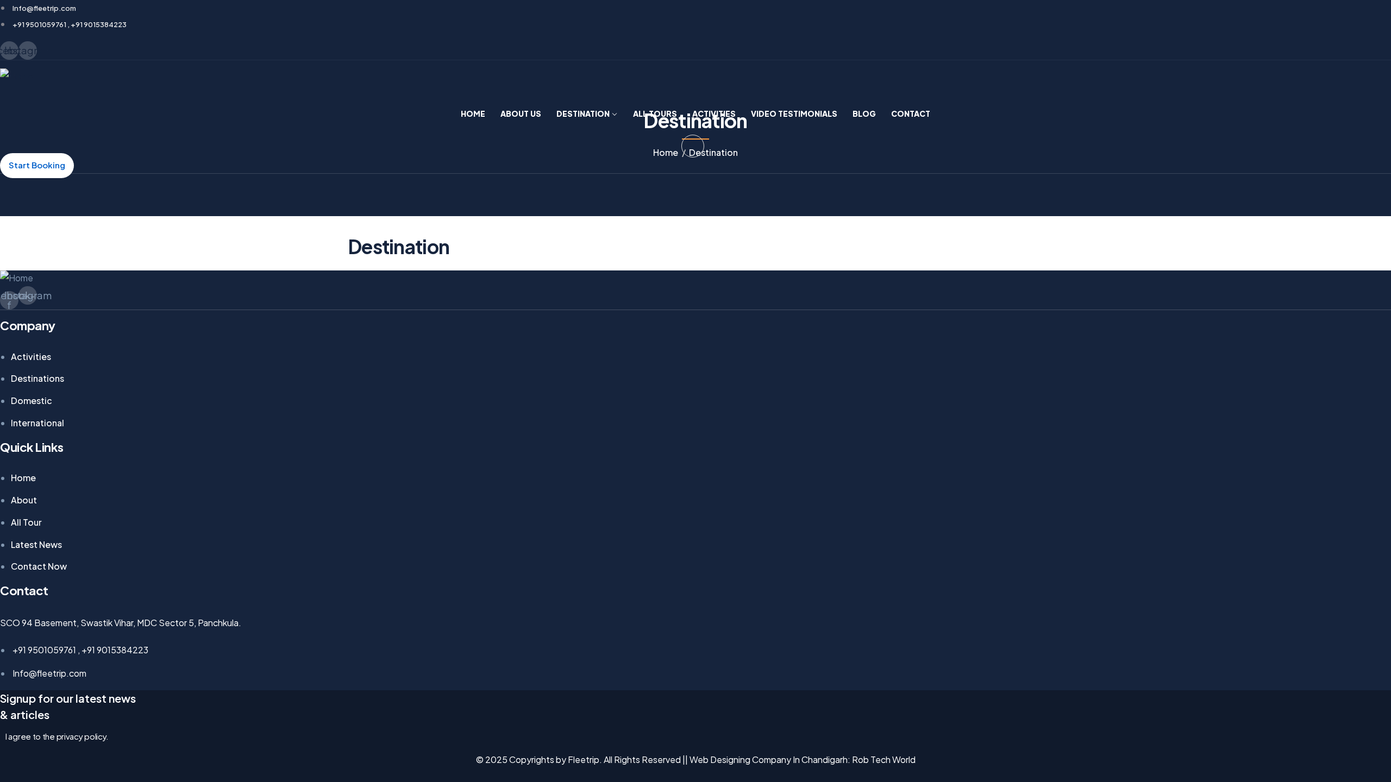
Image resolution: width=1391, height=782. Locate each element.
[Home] (16, 76)
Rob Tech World (884, 759)
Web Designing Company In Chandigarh (769, 759)
